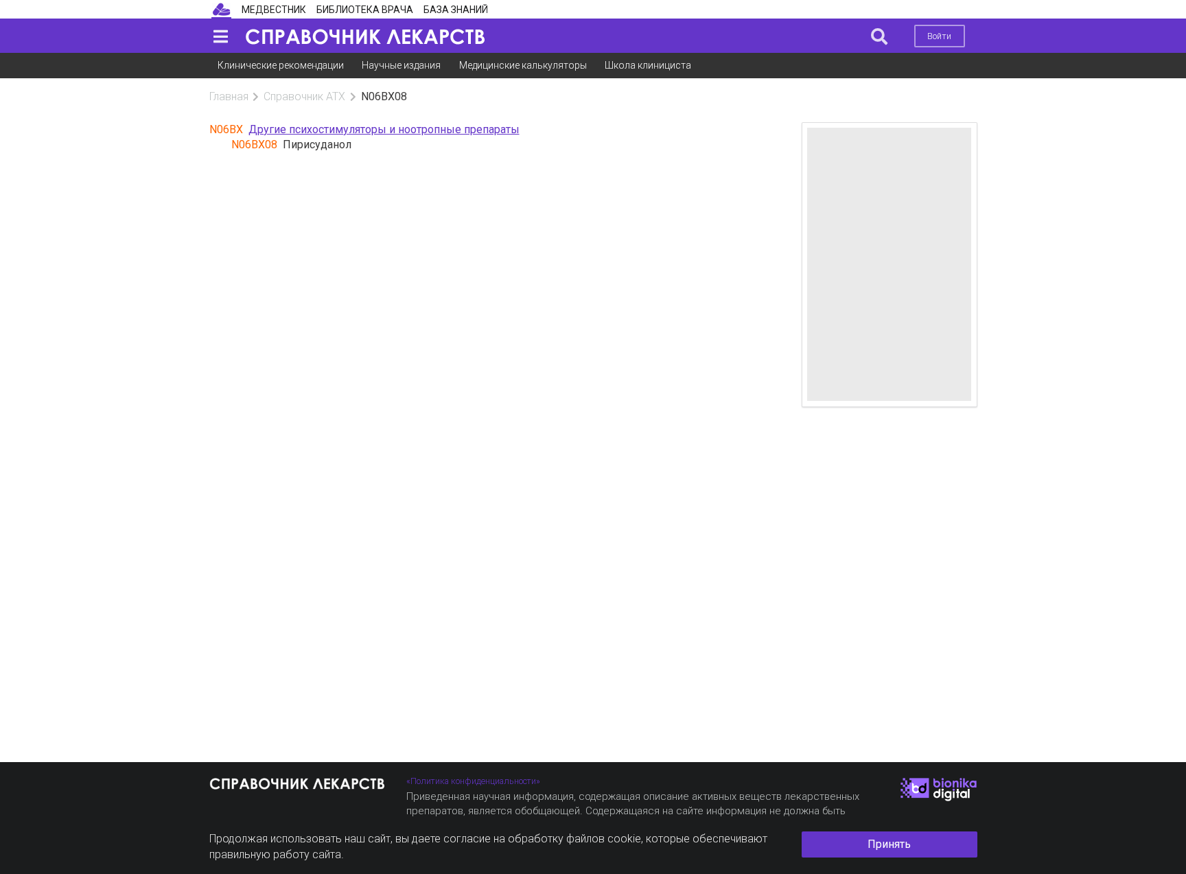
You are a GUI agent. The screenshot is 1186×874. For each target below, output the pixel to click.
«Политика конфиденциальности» (473, 781)
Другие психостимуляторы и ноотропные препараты (384, 129)
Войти (939, 36)
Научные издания (401, 65)
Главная (228, 96)
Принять (889, 844)
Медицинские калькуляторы (523, 65)
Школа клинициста (648, 65)
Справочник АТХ (304, 96)
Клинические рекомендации (281, 65)
